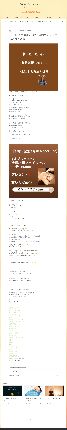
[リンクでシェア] (19, 371)
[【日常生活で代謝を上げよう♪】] (12, 391)
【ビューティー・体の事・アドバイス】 (39, 21)
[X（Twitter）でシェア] (13, 371)
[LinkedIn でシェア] (16, 371)
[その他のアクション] (57, 31)
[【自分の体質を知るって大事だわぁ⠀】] (33, 391)
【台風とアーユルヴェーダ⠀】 (53, 399)
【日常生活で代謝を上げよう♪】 (12, 399)
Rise (25, 7)
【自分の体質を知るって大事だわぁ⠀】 (33, 399)
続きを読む (52, 21)
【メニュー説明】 (13, 21)
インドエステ (34, 4)
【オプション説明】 (24, 21)
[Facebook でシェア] (10, 371)
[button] (62, 21)
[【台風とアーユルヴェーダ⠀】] (54, 391)
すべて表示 (62, 383)
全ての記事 (5, 21)
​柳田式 (26, 4)
